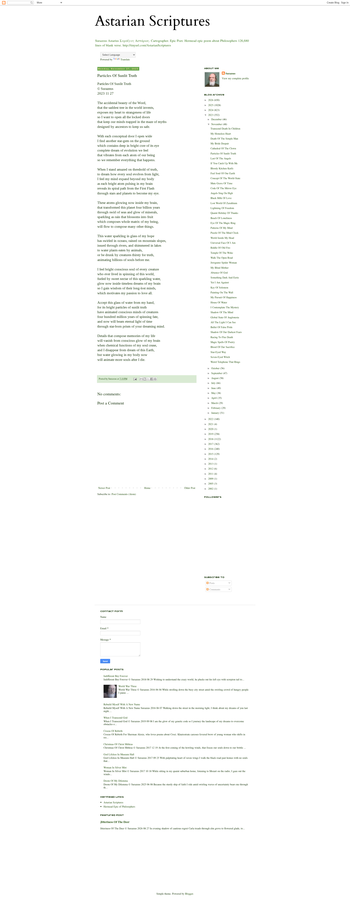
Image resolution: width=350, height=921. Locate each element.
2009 (211, 478)
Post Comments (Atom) (124, 494)
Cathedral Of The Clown (223, 148)
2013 (211, 463)
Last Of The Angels (221, 158)
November (217, 124)
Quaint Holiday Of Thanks (224, 213)
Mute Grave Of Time (221, 183)
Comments (214, 589)
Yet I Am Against (220, 282)
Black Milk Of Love (221, 198)
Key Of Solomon (219, 287)
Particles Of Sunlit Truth (223, 153)
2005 (211, 483)
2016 (211, 448)
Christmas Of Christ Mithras (118, 744)
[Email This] (141, 379)
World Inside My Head (222, 238)
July (213, 383)
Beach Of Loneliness (221, 218)
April (214, 398)
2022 (211, 419)
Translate (125, 59)
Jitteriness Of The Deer (114, 822)
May (214, 393)
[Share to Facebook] (151, 379)
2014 (211, 458)
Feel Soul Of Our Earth (223, 173)
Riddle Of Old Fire (220, 247)
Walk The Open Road (222, 257)
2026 (211, 100)
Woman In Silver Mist (115, 767)
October (215, 368)
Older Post (189, 488)
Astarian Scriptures (152, 21)
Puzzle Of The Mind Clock (224, 232)
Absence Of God (219, 272)
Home (147, 488)
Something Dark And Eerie (225, 277)
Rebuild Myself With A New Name (122, 704)
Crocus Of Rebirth (113, 731)
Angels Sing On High (222, 193)
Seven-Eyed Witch (220, 357)
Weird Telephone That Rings (225, 362)
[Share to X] (148, 379)
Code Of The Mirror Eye (223, 188)
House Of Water (219, 302)
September (217, 373)
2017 (211, 444)
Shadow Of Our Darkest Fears (226, 332)
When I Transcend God (115, 717)
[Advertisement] (222, 552)
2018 (211, 439)
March (215, 403)
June (214, 388)
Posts (212, 583)
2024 (211, 110)
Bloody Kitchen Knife (222, 168)
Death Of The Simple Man (224, 138)
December (216, 119)
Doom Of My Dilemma (116, 780)
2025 (211, 105)
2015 (211, 454)
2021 (211, 424)
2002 (211, 488)
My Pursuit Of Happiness (224, 297)
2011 (211, 473)
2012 (211, 468)
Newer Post (104, 488)
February (216, 408)
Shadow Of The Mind (222, 312)
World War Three (127, 686)
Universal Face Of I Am (223, 242)
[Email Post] (134, 378)
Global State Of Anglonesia (225, 317)
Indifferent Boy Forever (116, 676)
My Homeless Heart (221, 133)
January (215, 412)
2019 (211, 434)
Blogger (189, 893)
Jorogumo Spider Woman (224, 262)
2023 (211, 115)
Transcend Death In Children (225, 128)
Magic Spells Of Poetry (223, 342)
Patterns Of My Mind (222, 228)
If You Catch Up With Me (224, 163)
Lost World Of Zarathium (224, 203)
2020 (211, 429)
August (215, 378)
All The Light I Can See (223, 322)
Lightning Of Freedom (222, 208)
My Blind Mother (220, 267)
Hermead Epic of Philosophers (119, 806)
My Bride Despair (220, 143)
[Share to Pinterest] (155, 379)
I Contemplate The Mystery (225, 307)
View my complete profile (235, 78)
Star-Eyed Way (218, 352)
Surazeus (230, 73)
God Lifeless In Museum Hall (119, 754)
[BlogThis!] (145, 379)
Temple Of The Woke (222, 252)
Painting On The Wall (222, 292)
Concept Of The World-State (225, 178)
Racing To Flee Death (222, 337)
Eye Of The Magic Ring (223, 223)
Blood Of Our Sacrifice (223, 347)
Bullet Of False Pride (221, 327)
